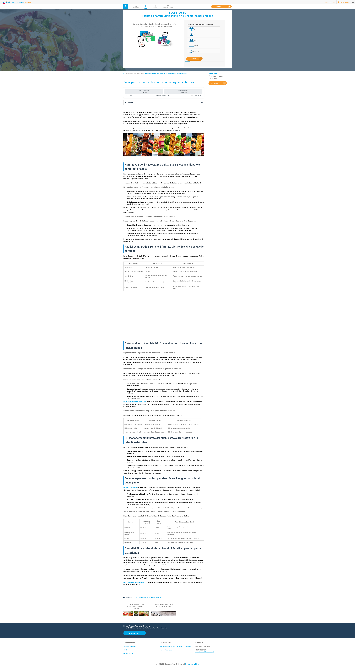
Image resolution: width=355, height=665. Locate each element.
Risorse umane (129, 73)
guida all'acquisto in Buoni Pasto (147, 597)
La (134, 402)
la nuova (144, 128)
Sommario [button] (129, 102)
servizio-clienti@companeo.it (204, 652)
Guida (142, 73)
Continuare (193, 59)
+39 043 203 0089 (201, 650)
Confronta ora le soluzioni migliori (134, 582)
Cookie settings (128, 653)
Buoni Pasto (137, 73)
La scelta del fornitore (130, 488)
